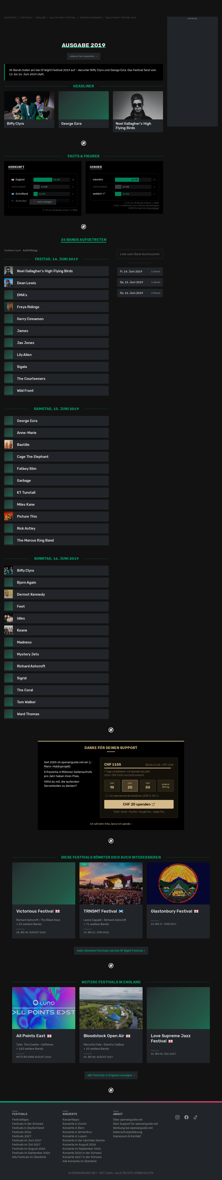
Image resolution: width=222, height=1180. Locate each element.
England (41, 17)
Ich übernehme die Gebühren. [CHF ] (132, 795)
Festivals (26, 17)
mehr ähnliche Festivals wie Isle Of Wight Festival (110, 950)
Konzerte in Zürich (75, 1123)
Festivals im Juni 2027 (27, 1140)
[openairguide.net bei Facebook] (186, 1117)
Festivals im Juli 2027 (26, 1144)
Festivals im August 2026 (28, 1148)
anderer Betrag (166, 785)
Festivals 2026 (21, 1132)
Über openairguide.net (127, 1119)
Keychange (152, 208)
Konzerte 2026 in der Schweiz (82, 1153)
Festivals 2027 (21, 1136)
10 (112, 785)
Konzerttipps (71, 1119)
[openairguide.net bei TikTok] (195, 1117)
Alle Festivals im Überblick (29, 1157)
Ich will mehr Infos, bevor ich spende (110, 823)
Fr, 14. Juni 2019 (140, 271)
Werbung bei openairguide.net (133, 1128)
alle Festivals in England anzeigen (109, 1075)
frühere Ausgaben (91, 17)
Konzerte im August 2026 (79, 1144)
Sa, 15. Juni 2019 (140, 282)
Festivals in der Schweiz (27, 1123)
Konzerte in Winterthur (77, 1132)
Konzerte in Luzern (75, 1136)
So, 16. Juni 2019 (140, 293)
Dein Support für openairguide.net (135, 1123)
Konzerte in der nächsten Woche (84, 1140)
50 (148, 785)
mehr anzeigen (44, 202)
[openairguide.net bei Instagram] (177, 1117)
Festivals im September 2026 (31, 1153)
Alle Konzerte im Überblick (80, 1161)
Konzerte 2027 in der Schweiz (82, 1157)
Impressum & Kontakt (127, 1136)
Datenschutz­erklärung (127, 1132)
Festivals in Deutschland (28, 1128)
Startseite (10, 17)
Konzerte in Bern (73, 1128)
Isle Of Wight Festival (63, 17)
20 (130, 785)
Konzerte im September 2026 (82, 1148)
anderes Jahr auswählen (82, 56)
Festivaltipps (20, 1119)
